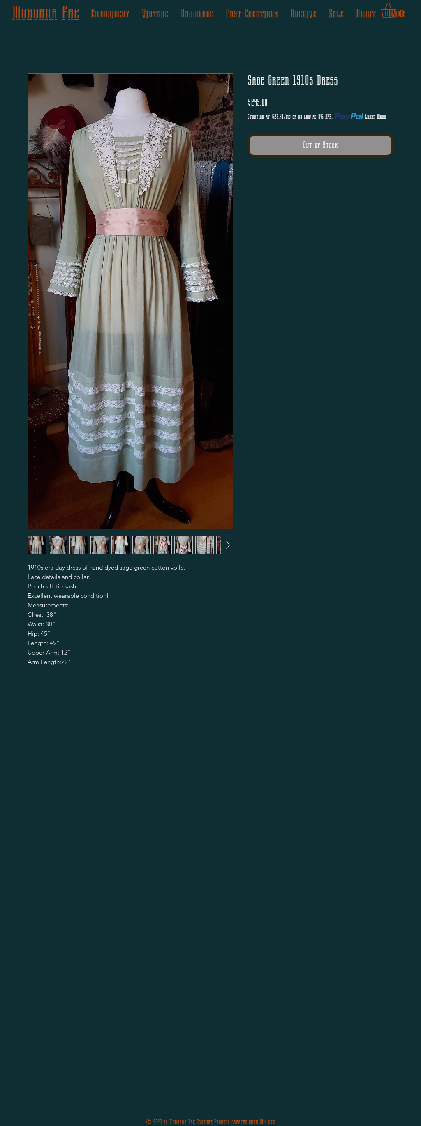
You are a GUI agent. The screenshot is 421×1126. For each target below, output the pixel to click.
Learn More (375, 116)
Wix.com (267, 1122)
